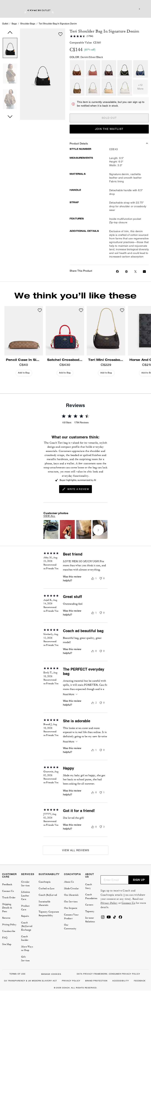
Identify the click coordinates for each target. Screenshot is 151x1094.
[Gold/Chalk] (124, 87)
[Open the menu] (144, 9)
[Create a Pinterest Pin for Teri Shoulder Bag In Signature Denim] (126, 271)
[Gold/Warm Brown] (77, 69)
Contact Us (128, 903)
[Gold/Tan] (77, 87)
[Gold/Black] (124, 69)
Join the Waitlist (109, 128)
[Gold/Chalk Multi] (93, 87)
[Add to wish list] (60, 34)
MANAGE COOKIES (51, 974)
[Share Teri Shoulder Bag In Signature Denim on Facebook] (117, 271)
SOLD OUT (109, 117)
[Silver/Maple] (108, 69)
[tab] (39, 10)
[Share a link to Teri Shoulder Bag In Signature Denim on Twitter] (135, 271)
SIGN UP (139, 879)
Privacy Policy (109, 903)
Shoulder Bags (27, 23)
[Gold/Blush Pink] (93, 69)
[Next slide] (98, 530)
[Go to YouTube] (108, 918)
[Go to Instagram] (103, 918)
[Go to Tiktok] (114, 918)
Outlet (5, 23)
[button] (10, 48)
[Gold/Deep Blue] (140, 69)
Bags (14, 23)
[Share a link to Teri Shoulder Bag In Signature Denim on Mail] (144, 271)
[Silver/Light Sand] (108, 87)
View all (49, 516)
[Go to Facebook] (120, 918)
